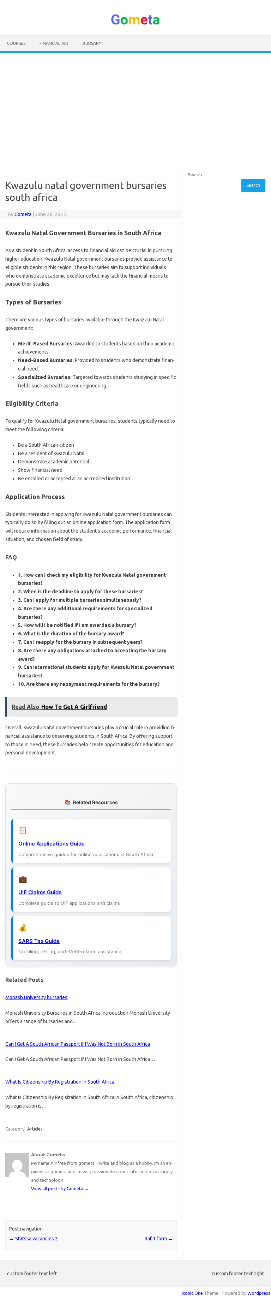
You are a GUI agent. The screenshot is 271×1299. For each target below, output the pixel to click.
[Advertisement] (135, 107)
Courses (16, 43)
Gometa (22, 214)
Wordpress (258, 1293)
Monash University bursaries (36, 997)
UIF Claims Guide (40, 892)
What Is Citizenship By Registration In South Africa (59, 1082)
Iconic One (192, 1293)
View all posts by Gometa (60, 1188)
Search (195, 174)
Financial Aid (54, 43)
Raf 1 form (159, 1238)
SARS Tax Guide (39, 941)
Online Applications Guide (51, 843)
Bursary (92, 43)
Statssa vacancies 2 (33, 1238)
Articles (35, 1128)
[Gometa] (135, 23)
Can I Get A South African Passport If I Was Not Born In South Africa (77, 1044)
